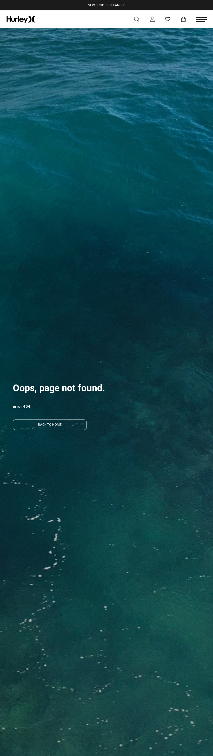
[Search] (136, 19)
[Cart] (183, 19)
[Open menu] (201, 19)
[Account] (152, 19)
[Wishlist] (167, 19)
